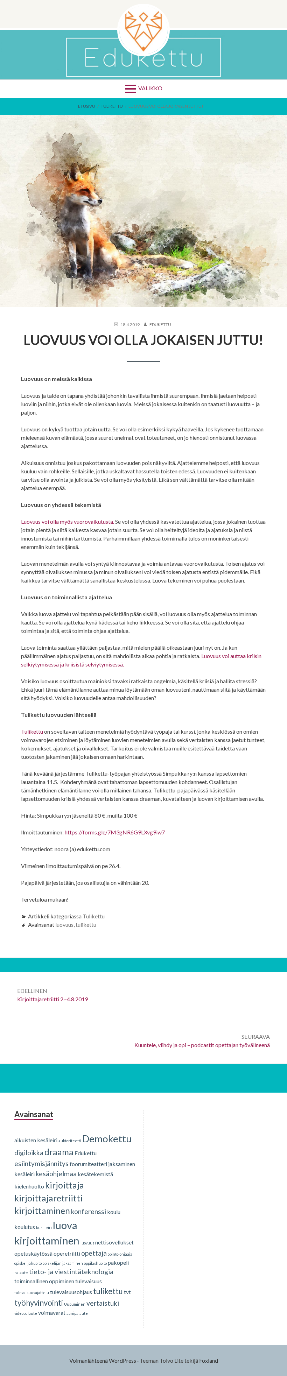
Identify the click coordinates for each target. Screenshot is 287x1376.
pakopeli (118, 1262)
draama (59, 1152)
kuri (39, 1227)
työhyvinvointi (38, 1302)
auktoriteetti (69, 1140)
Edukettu (86, 1153)
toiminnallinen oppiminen (44, 1281)
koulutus (24, 1226)
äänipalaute (77, 1313)
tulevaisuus (88, 1281)
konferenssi (88, 1211)
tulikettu (86, 924)
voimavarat (51, 1312)
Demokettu (107, 1138)
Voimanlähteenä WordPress (102, 1360)
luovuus (64, 924)
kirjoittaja (64, 1185)
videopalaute (25, 1313)
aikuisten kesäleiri (35, 1140)
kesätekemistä (95, 1174)
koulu (113, 1211)
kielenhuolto (29, 1186)
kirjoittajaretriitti (48, 1198)
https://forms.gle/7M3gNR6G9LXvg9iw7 (115, 832)
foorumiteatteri (88, 1163)
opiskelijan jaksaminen (63, 1263)
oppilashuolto (95, 1263)
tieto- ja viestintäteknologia (71, 1272)
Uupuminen (74, 1304)
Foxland (208, 1360)
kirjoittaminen (42, 1211)
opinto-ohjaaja (120, 1254)
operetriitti (67, 1253)
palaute (21, 1272)
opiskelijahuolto (28, 1263)
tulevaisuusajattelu (31, 1292)
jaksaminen (121, 1163)
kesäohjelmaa (56, 1174)
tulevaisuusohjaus (71, 1292)
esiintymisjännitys (41, 1163)
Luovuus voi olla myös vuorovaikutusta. (67, 521)
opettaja (94, 1253)
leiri (48, 1227)
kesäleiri (24, 1174)
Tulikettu (32, 731)
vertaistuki (102, 1303)
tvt (127, 1292)
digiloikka (28, 1153)
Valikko (150, 88)
